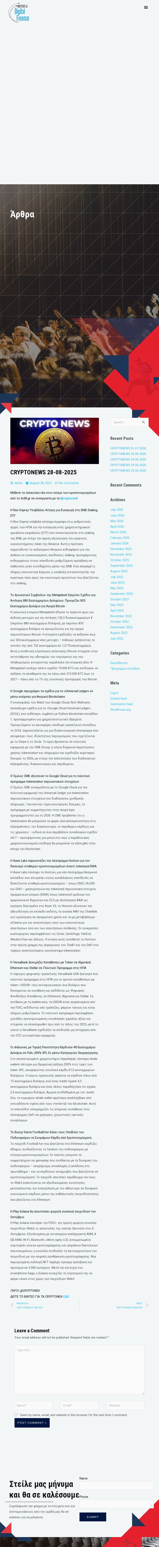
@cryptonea (68, 498)
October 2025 (119, 560)
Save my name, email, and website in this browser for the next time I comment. (74, 1415)
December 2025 (121, 549)
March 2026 (118, 532)
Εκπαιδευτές (119, 663)
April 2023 (117, 610)
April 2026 (117, 526)
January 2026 (119, 543)
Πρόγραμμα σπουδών (125, 668)
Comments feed (121, 704)
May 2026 (116, 521)
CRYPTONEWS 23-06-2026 (128, 470)
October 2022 (119, 622)
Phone (84, 1497)
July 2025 (116, 577)
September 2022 (121, 627)
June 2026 (117, 515)
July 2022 (116, 638)
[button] (146, 7)
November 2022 (121, 616)
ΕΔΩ (66, 1296)
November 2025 (121, 554)
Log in (114, 693)
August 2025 (119, 571)
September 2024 (121, 594)
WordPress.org (120, 710)
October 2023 (119, 599)
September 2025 (121, 566)
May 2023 (116, 605)
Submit (93, 1516)
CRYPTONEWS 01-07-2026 (128, 448)
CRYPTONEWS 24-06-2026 (128, 465)
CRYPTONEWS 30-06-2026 (128, 454)
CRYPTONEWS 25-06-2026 (128, 459)
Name (84, 1478)
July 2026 (116, 510)
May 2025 (116, 588)
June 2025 (117, 582)
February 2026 (120, 538)
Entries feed (118, 698)
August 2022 (119, 633)
